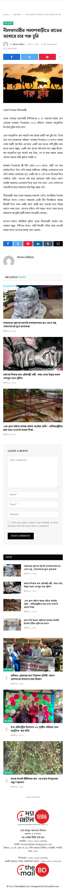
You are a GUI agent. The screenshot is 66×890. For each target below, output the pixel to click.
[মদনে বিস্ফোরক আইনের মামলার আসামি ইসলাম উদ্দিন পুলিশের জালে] (12, 624)
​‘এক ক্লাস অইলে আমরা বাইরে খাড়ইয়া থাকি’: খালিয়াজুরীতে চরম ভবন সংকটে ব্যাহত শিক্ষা (33, 428)
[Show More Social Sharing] (60, 57)
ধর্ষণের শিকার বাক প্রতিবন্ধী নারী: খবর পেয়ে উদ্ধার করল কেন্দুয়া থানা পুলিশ (31, 376)
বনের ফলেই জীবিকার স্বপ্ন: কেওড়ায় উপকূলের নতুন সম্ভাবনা (34, 780)
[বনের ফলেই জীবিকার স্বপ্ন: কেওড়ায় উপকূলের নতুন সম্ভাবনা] (33, 758)
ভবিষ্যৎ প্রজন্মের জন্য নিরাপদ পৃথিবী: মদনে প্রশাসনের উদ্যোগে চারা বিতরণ (33, 677)
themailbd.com (51, 886)
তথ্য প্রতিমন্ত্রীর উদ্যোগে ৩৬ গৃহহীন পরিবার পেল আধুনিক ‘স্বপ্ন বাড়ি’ (34, 729)
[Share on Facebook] (11, 57)
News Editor (19, 44)
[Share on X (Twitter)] (29, 57)
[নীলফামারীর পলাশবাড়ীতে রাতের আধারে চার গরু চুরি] (33, 83)
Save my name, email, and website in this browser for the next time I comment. (33, 524)
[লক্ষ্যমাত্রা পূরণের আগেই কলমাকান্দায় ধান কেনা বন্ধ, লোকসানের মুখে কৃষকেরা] (33, 302)
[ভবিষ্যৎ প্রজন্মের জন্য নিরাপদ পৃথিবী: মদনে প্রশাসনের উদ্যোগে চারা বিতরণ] (33, 654)
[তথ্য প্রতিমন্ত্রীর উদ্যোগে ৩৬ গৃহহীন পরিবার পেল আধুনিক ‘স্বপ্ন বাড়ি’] (33, 706)
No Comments (50, 44)
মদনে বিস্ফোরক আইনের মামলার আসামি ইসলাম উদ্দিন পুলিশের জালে (41, 622)
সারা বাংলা (8, 23)
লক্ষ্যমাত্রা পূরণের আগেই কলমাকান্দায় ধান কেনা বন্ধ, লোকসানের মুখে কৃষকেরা (30, 325)
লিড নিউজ (8, 721)
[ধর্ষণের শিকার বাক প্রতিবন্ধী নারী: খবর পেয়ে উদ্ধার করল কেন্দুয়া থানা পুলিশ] (33, 354)
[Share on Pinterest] (47, 57)
